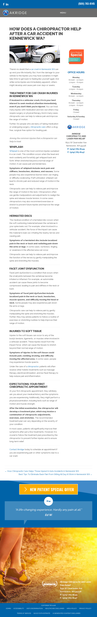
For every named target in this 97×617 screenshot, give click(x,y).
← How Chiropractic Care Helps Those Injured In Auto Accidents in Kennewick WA (42, 471)
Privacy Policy (85, 608)
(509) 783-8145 (86, 3)
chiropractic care (38, 127)
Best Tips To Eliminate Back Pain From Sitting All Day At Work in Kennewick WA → (55, 474)
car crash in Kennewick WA (43, 69)
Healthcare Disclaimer (54, 608)
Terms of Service (24, 613)
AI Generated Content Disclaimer (66, 613)
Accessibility (18, 608)
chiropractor (33, 366)
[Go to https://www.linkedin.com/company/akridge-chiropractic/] (7, 4)
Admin (8, 608)
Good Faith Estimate (42, 613)
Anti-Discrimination (34, 608)
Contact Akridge (16, 449)
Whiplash (13, 151)
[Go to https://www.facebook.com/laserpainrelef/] (3, 4)
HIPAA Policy (72, 608)
